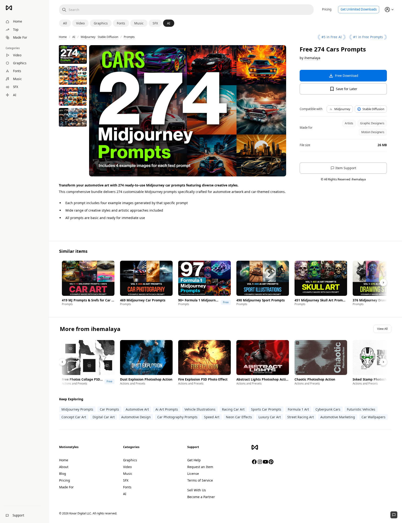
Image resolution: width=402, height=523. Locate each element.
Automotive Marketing (337, 417)
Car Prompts (109, 409)
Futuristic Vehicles (361, 409)
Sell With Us (196, 490)
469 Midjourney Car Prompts (142, 300)
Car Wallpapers (373, 417)
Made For (66, 487)
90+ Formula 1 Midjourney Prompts (199, 300)
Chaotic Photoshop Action (315, 379)
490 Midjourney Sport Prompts (260, 300)
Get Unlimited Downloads (359, 9)
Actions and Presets (74, 383)
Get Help (194, 460)
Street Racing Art (300, 417)
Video (127, 467)
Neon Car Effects (239, 417)
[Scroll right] (383, 282)
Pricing (327, 9)
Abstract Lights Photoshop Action (262, 379)
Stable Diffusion (108, 37)
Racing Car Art (233, 409)
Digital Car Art (104, 417)
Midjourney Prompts (77, 409)
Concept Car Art (73, 417)
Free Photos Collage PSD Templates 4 (82, 379)
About (63, 467)
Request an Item (200, 467)
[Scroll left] (62, 362)
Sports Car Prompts (266, 409)
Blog (62, 473)
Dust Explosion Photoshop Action (146, 379)
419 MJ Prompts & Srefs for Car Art (88, 300)
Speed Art (211, 417)
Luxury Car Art (269, 417)
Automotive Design (136, 417)
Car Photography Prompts (177, 417)
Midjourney (88, 37)
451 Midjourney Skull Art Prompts (321, 300)
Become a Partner (201, 497)
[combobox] (186, 9)
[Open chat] (393, 514)
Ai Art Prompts (166, 409)
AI (73, 37)
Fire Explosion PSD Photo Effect (203, 379)
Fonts (127, 487)
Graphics (130, 460)
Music (127, 473)
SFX (125, 480)
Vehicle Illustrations (199, 409)
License (193, 473)
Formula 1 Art (298, 409)
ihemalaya (312, 58)
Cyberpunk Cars (327, 409)
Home (63, 37)
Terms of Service (200, 480)
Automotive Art (137, 409)
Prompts (129, 37)
